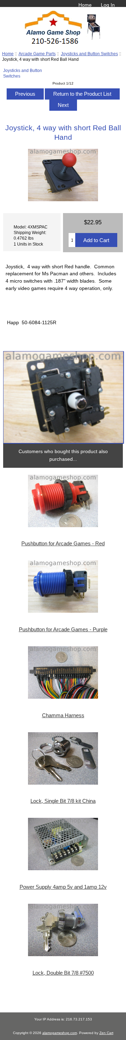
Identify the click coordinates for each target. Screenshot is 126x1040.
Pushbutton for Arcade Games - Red (63, 543)
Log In (108, 5)
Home (85, 5)
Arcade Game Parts (37, 53)
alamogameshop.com (59, 1033)
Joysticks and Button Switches (89, 53)
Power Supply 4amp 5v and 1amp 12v (63, 887)
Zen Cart (106, 1033)
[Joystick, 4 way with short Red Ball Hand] (63, 397)
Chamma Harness (63, 715)
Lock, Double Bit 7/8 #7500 (63, 973)
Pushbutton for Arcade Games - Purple (63, 629)
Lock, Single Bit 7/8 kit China (63, 801)
